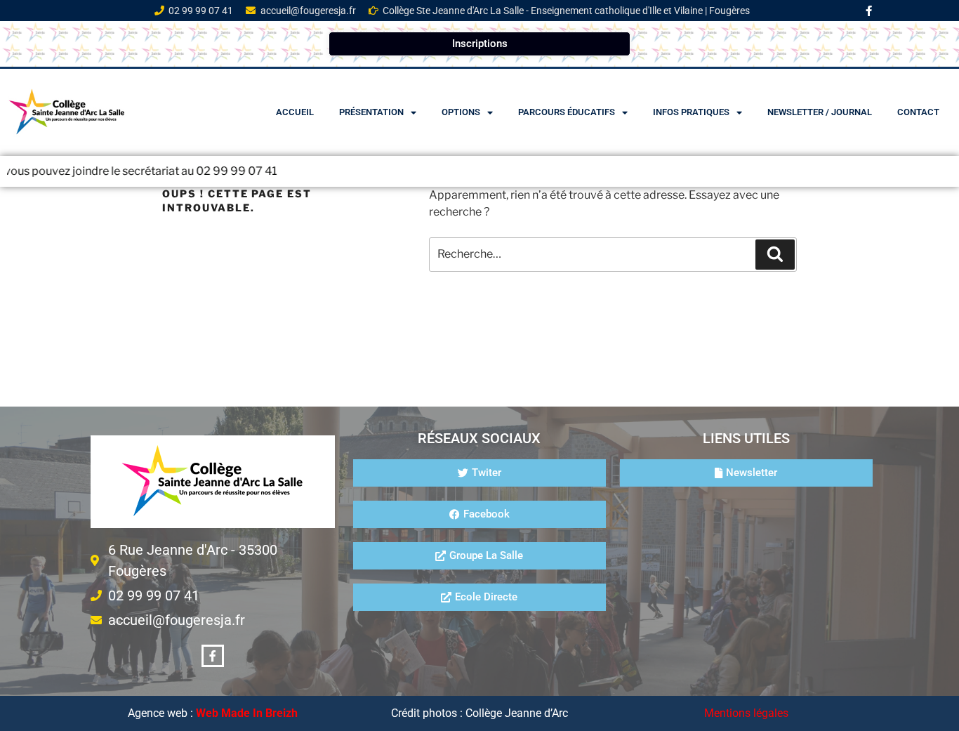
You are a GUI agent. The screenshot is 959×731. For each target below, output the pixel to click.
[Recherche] (775, 254)
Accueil (295, 112)
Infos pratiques (691, 112)
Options (461, 112)
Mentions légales (746, 713)
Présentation (371, 112)
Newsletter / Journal (819, 112)
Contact (918, 112)
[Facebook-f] (869, 10)
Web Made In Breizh (247, 713)
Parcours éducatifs (566, 112)
